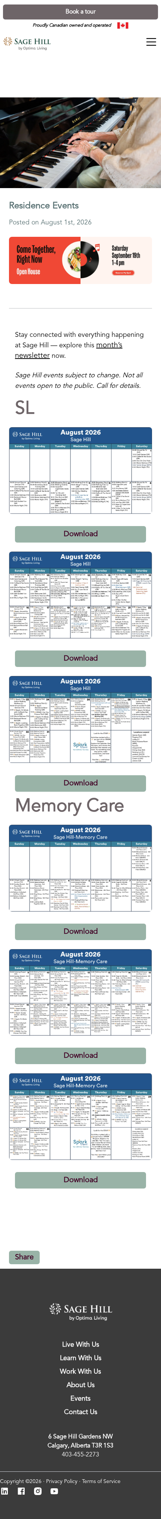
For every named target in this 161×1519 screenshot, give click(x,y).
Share (24, 1257)
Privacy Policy (62, 1481)
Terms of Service (101, 1481)
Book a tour (80, 12)
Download (81, 534)
